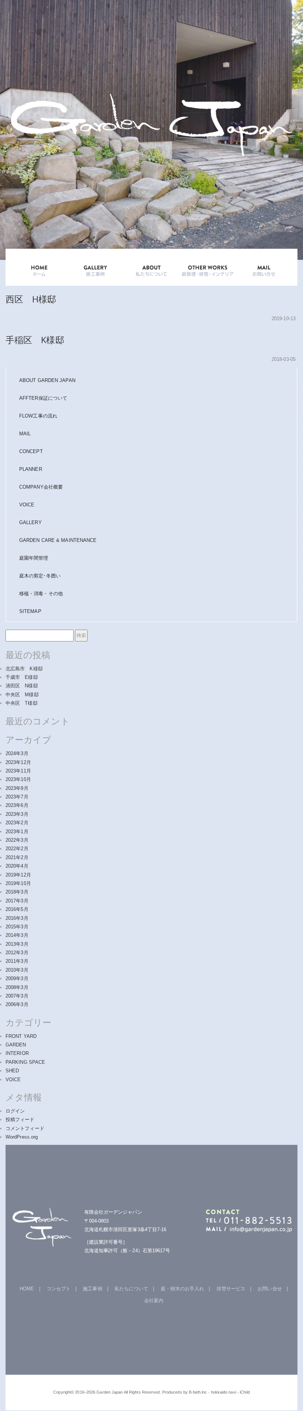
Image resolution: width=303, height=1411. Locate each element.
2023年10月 (18, 779)
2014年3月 (17, 935)
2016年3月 (17, 918)
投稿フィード (20, 1119)
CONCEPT (31, 451)
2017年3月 (17, 901)
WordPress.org (22, 1137)
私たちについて (132, 1288)
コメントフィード (25, 1128)
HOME (39, 267)
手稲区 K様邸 (35, 340)
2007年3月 (17, 996)
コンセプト (59, 1288)
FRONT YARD (21, 1036)
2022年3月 (17, 840)
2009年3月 (17, 978)
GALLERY (95, 267)
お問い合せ (270, 1288)
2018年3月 (17, 892)
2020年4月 (17, 866)
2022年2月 (17, 848)
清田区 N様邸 (22, 685)
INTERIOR (17, 1053)
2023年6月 (17, 805)
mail (264, 267)
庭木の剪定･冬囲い (40, 576)
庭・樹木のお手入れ (182, 1288)
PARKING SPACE (25, 1062)
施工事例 (92, 1288)
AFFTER (43, 398)
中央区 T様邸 (22, 703)
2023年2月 (17, 822)
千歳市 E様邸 (22, 677)
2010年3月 (17, 970)
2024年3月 (17, 753)
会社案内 (153, 1300)
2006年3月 (17, 1004)
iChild (245, 1392)
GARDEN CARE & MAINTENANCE (58, 540)
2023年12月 (18, 762)
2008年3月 (17, 987)
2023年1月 (17, 831)
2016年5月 (17, 909)
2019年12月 (18, 875)
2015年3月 (17, 926)
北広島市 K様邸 (24, 668)
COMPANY (41, 487)
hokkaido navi (223, 1392)
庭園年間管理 (33, 558)
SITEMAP (30, 611)
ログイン (15, 1111)
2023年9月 (17, 788)
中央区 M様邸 (22, 694)
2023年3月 (17, 814)
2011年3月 (17, 961)
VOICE (27, 504)
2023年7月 (17, 797)
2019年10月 (18, 883)
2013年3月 (17, 944)
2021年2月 (17, 857)
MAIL (25, 433)
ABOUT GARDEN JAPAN (47, 380)
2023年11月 (18, 771)
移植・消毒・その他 (41, 593)
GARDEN (16, 1045)
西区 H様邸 (31, 299)
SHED (12, 1070)
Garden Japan (109, 1392)
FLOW (38, 416)
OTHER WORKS (208, 267)
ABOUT (151, 267)
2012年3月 (17, 952)
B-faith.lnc (198, 1392)
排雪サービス (231, 1288)
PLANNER (30, 469)
